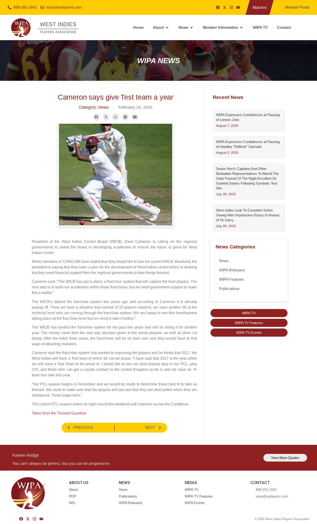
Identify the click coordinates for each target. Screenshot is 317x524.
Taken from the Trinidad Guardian (59, 413)
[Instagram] (231, 7)
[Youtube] (238, 7)
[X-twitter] (224, 7)
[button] (161, 28)
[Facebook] (218, 7)
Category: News (94, 107)
